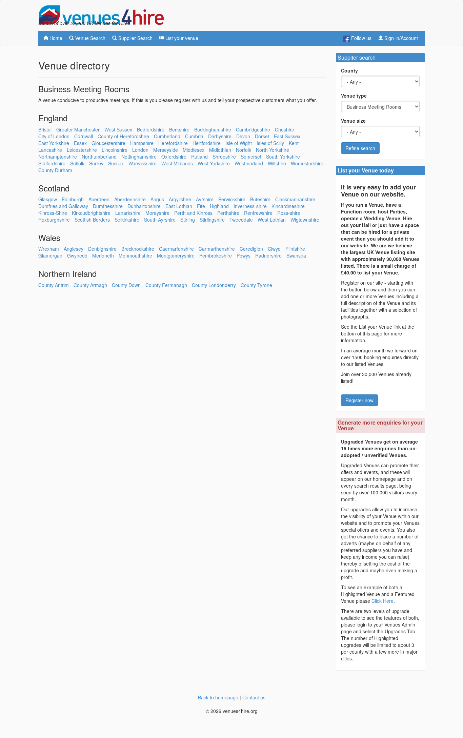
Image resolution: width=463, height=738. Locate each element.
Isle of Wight (238, 143)
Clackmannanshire (295, 199)
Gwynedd (77, 255)
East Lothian (178, 206)
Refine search (360, 148)
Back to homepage (218, 697)
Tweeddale (241, 219)
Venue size (353, 120)
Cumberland (167, 136)
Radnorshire (268, 255)
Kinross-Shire (52, 212)
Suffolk (77, 163)
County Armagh (90, 285)
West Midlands (177, 163)
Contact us (253, 697)
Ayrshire (205, 199)
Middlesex (193, 149)
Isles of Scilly (270, 143)
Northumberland (99, 156)
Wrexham (48, 248)
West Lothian (272, 219)
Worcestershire (307, 163)
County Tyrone (256, 285)
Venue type (354, 95)
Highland (219, 206)
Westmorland (249, 163)
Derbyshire (220, 136)
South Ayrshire (160, 219)
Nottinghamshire (139, 156)
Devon (243, 136)
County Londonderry (214, 285)
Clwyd (274, 248)
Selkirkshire (127, 219)
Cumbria (194, 136)
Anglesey (73, 248)
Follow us (360, 38)
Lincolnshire (114, 149)
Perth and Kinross (193, 212)
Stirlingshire (212, 219)
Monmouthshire (135, 255)
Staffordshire (51, 163)
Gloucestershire (108, 143)
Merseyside (165, 149)
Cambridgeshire (253, 129)
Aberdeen (98, 199)
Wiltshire (277, 163)
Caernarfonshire (176, 248)
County (349, 70)
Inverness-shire (250, 206)
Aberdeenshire (130, 199)
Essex (80, 143)
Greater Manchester (78, 129)
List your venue (181, 38)
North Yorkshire (272, 149)
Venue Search (89, 38)
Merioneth (103, 255)
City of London (53, 136)
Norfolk (243, 149)
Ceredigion (251, 248)
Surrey (96, 163)
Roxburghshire (54, 219)
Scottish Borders (92, 219)
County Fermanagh (166, 285)
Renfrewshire (258, 212)
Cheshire (284, 129)
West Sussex (118, 129)
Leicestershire (82, 149)
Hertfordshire (207, 143)
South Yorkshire (283, 156)
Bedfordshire (150, 129)
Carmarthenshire (217, 248)
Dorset (262, 136)
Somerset (251, 156)
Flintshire (295, 248)
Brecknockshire (137, 248)
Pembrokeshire (215, 255)
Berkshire (179, 129)
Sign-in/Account (400, 38)
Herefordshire (173, 143)
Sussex (116, 163)
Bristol (45, 129)
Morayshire (157, 212)
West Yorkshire (214, 163)
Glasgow (47, 199)
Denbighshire (102, 248)
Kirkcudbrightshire (91, 212)
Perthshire (228, 212)
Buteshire (260, 199)
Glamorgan (50, 255)
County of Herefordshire (123, 136)
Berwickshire (231, 199)
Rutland (199, 156)
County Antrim (53, 285)
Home (55, 38)
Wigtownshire (304, 219)
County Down (126, 285)
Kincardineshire (288, 206)
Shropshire (224, 156)
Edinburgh (73, 199)
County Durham (55, 170)
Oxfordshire (173, 156)
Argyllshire (180, 199)
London (140, 149)
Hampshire (142, 143)
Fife (201, 206)
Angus (157, 199)
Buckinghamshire (212, 129)
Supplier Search (135, 38)
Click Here (382, 600)
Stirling (187, 219)
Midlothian (220, 149)
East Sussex (287, 136)
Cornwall (83, 136)
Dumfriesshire (108, 206)
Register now (359, 400)
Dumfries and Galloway (63, 206)
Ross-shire (288, 212)
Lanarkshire (128, 212)
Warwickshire (142, 163)
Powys (243, 255)
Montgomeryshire (176, 255)
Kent (294, 143)
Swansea (296, 255)
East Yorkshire (53, 143)
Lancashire (50, 149)
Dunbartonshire (144, 206)
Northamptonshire (57, 156)
